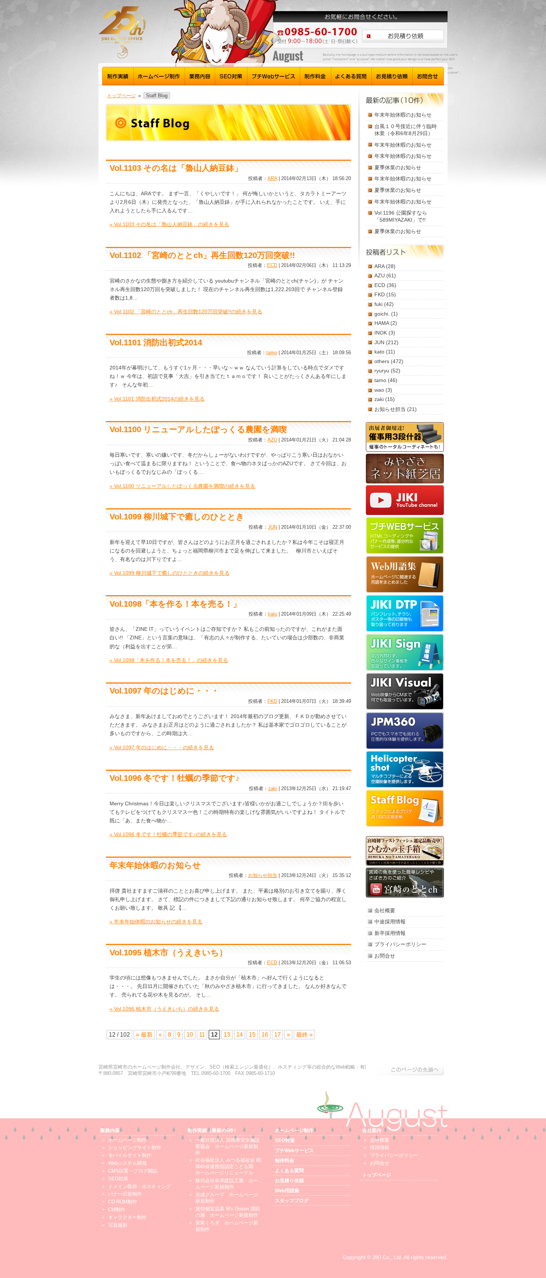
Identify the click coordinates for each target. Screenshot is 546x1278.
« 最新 (144, 1034)
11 (202, 1034)
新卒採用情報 (390, 933)
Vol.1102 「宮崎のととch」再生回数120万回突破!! (202, 255)
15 (252, 1034)
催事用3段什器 (405, 437)
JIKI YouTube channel (405, 500)
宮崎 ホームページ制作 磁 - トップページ (169, 32)
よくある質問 (351, 75)
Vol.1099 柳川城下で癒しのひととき (177, 516)
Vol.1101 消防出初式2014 (156, 342)
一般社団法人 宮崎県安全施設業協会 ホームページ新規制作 (227, 1146)
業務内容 (200, 75)
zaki (272, 788)
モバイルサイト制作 (130, 1155)
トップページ (121, 95)
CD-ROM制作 (122, 1201)
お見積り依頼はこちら (403, 36)
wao (379, 390)
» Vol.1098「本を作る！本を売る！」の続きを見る (169, 660)
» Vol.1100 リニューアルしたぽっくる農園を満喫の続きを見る (182, 486)
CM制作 (116, 1209)
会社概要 (384, 910)
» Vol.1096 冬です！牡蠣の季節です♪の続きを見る (168, 834)
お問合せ (428, 75)
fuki (378, 304)
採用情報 (379, 1147)
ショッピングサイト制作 (134, 1147)
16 (264, 1034)
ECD (272, 265)
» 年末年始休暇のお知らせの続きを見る (156, 922)
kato (272, 614)
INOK (380, 333)
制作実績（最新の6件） (213, 1130)
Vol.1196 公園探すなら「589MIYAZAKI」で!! (400, 216)
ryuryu (381, 371)
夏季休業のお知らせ (397, 167)
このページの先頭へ (405, 1069)
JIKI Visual (405, 691)
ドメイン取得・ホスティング (139, 1186)
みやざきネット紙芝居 (405, 468)
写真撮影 (117, 1225)
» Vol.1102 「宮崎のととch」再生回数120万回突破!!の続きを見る (186, 311)
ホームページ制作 (159, 75)
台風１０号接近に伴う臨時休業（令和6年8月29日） (405, 129)
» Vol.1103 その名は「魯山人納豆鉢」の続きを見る (169, 224)
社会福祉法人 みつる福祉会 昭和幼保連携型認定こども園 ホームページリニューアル (228, 1166)
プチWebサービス (273, 75)
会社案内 (371, 1130)
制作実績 (118, 75)
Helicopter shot (405, 769)
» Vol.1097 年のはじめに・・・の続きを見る (162, 747)
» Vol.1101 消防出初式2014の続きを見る (157, 399)
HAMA (381, 323)
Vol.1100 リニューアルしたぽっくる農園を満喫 (198, 429)
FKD (272, 701)
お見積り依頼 (392, 75)
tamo (271, 352)
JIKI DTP (405, 613)
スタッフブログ (405, 808)
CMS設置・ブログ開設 (132, 1171)
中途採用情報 (390, 922)
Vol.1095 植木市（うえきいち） (168, 952)
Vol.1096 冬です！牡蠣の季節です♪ (175, 778)
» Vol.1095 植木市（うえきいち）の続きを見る (164, 1009)
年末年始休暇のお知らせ (155, 865)
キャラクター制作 (127, 1217)
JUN (272, 527)
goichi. (382, 314)
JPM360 (405, 730)
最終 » (304, 1034)
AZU (272, 440)
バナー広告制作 (125, 1194)
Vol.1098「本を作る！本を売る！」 (175, 604)
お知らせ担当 (262, 875)
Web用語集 (405, 574)
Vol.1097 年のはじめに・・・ (164, 690)
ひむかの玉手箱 (405, 851)
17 (277, 1034)
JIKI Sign (405, 652)
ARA (272, 178)
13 (227, 1034)
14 (239, 1034)
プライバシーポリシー (400, 944)
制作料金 (315, 75)
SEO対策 (231, 75)
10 (189, 1034)
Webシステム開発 (127, 1163)
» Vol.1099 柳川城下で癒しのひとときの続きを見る (170, 573)
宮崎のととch (405, 882)
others (381, 361)
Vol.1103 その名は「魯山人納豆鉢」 (176, 168)
